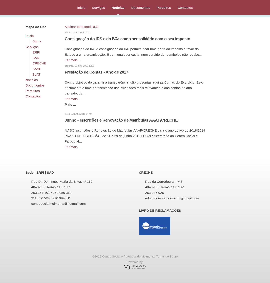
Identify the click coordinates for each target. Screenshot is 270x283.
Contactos (185, 8)
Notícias (118, 8)
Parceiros (164, 8)
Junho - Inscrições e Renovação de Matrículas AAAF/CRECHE (121, 120)
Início (81, 8)
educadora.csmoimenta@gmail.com (172, 198)
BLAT (36, 74)
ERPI (36, 52)
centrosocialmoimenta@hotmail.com (58, 204)
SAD (35, 58)
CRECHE (39, 63)
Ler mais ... (73, 60)
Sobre (36, 41)
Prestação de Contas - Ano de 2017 (96, 72)
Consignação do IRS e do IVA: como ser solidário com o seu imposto (127, 39)
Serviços (98, 8)
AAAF (36, 69)
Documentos (140, 8)
